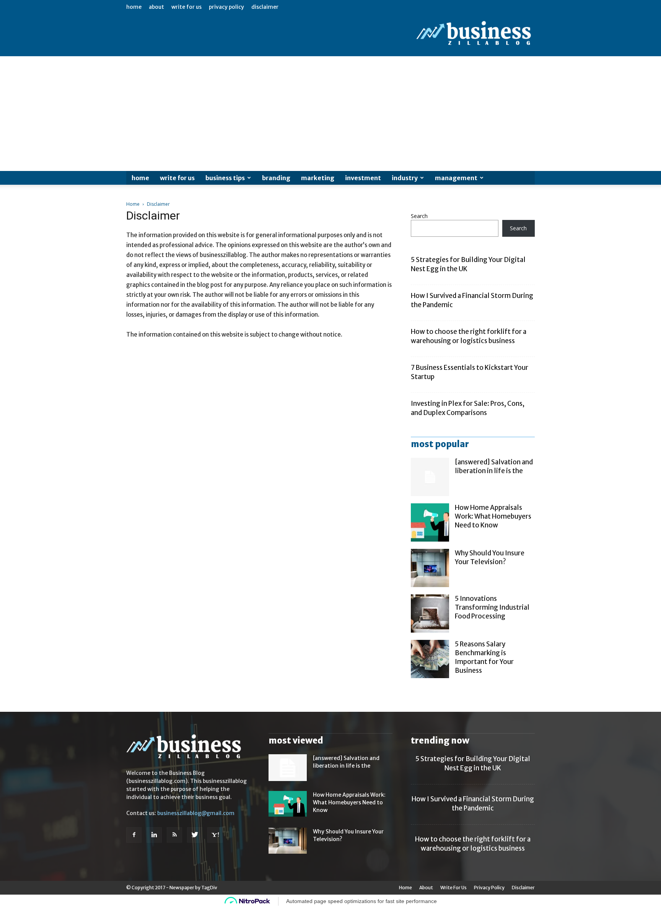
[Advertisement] (330, 113)
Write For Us (186, 6)
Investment (363, 178)
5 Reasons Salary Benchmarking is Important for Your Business (484, 657)
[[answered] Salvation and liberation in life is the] (430, 477)
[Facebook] (134, 835)
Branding (276, 178)
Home (134, 6)
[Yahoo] (215, 835)
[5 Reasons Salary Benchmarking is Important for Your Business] (430, 659)
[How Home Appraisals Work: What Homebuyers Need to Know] (430, 522)
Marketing (317, 178)
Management (456, 178)
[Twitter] (194, 835)
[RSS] (174, 835)
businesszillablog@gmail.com (195, 813)
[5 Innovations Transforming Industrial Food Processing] (430, 613)
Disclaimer (264, 6)
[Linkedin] (154, 835)
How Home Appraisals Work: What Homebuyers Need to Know (493, 516)
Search (419, 216)
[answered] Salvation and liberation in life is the (494, 466)
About (156, 6)
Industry (405, 178)
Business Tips (225, 178)
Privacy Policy (226, 6)
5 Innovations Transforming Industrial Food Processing (492, 607)
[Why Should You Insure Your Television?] (430, 568)
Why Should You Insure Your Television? (489, 557)
